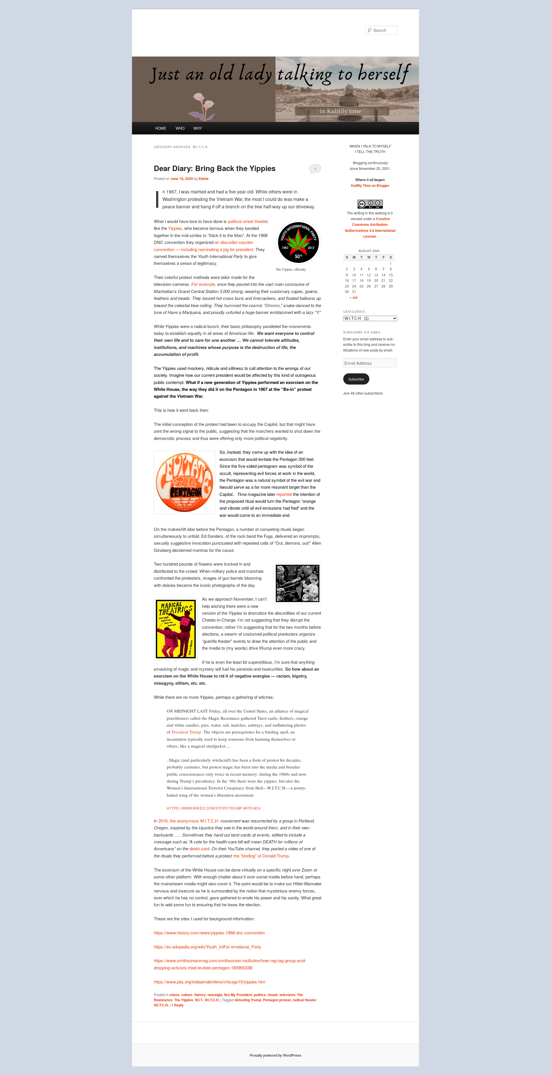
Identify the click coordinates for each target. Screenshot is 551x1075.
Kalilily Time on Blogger (370, 185)
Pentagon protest (277, 999)
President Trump (186, 732)
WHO (180, 128)
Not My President (238, 994)
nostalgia (214, 994)
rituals (272, 994)
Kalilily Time (179, 30)
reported (284, 494)
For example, (203, 284)
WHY (197, 128)
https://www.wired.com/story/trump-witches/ (214, 808)
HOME (160, 128)
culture (187, 994)
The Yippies (183, 999)
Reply (177, 1005)
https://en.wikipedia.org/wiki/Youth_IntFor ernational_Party (207, 947)
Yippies (175, 228)
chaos (174, 994)
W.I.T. (199, 999)
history (200, 994)
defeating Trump (248, 999)
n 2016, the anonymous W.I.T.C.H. (187, 821)
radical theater (305, 999)
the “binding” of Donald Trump (261, 856)
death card (199, 848)
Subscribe (356, 379)
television (287, 994)
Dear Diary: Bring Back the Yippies (215, 168)
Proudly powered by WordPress (275, 1055)
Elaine (204, 178)
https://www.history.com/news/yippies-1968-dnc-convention (209, 933)
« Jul (353, 297)
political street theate (247, 221)
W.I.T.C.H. (212, 999)
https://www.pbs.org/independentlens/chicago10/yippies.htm (209, 982)
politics (260, 994)
